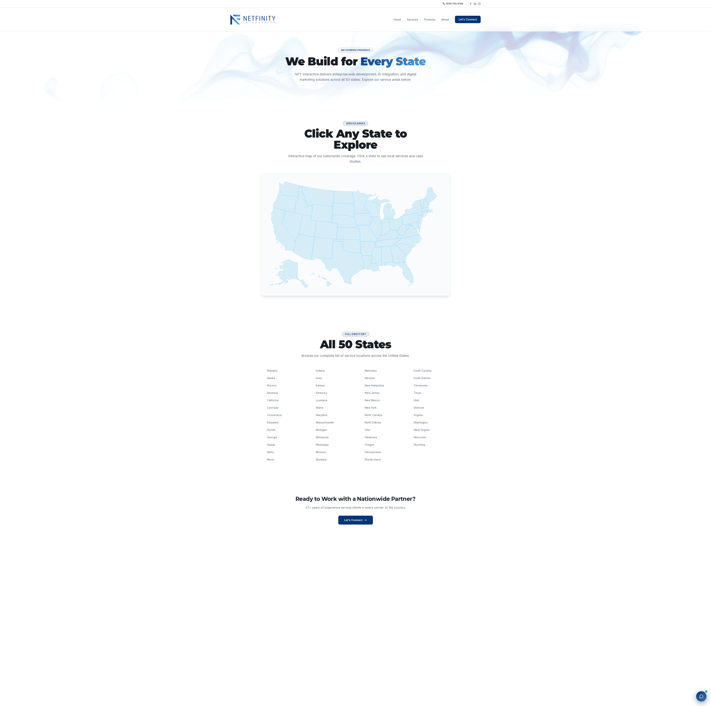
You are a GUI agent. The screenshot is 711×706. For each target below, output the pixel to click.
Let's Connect (468, 19)
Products (429, 19)
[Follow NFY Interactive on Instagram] (479, 3)
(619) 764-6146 (454, 3)
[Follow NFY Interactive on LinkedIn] (475, 3)
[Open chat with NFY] (701, 696)
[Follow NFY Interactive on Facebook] (470, 3)
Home (397, 19)
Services (412, 19)
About (445, 19)
